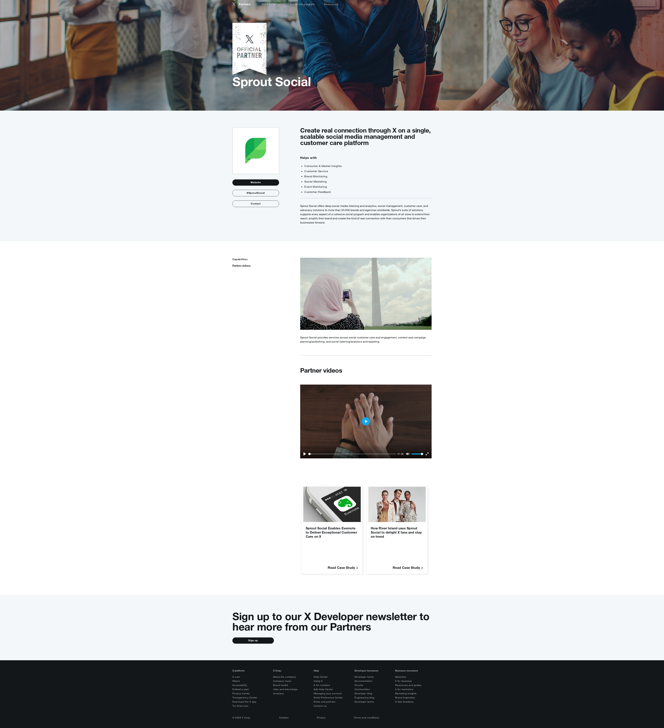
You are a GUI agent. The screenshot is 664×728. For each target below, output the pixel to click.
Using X (318, 681)
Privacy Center (241, 693)
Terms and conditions (366, 717)
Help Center (321, 676)
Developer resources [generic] (366, 670)
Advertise (400, 676)
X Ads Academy (404, 701)
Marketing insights (406, 693)
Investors (278, 693)
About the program (302, 4)
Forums (358, 685)
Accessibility (239, 685)
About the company (284, 676)
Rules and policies (324, 701)
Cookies (284, 717)
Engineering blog (364, 697)
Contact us (320, 705)
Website (256, 182)
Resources (331, 4)
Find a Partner (271, 4)
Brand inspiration (405, 697)
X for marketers (404, 689)
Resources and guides (408, 685)
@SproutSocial (256, 192)
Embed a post (240, 689)
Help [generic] (316, 670)
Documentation (363, 681)
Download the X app (244, 701)
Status (236, 681)
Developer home (364, 676)
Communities (362, 689)
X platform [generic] (238, 670)
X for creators (322, 685)
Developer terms (364, 701)
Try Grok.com (240, 705)
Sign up (253, 640)
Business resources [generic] (406, 670)
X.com (236, 676)
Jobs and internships (285, 689)
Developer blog (363, 693)
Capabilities (240, 259)
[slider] (352, 454)
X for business (403, 681)
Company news (282, 681)
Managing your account (328, 693)
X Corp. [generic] (277, 670)
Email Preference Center (328, 697)
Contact (256, 203)
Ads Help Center (323, 689)
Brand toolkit (280, 685)
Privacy (321, 717)
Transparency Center (244, 697)
